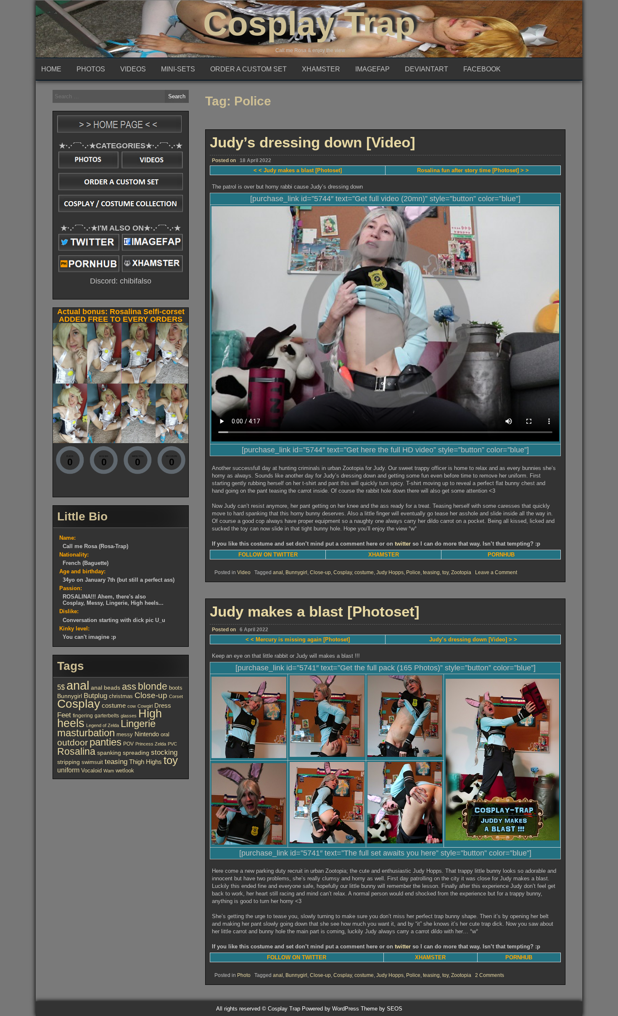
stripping (68, 762)
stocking (164, 752)
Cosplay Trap (309, 23)
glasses (129, 715)
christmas (121, 696)
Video (244, 572)
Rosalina (76, 751)
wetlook (125, 770)
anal (278, 572)
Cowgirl (145, 706)
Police (413, 572)
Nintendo (147, 734)
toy (445, 572)
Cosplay (342, 572)
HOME (51, 69)
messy (124, 734)
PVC (172, 743)
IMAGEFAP (372, 69)
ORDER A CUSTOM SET (248, 69)
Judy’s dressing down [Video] (312, 142)
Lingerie (138, 723)
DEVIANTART (426, 69)
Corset (176, 696)
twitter (403, 544)
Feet (64, 715)
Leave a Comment (496, 572)
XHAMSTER (321, 69)
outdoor (72, 743)
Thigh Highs (145, 761)
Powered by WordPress (330, 1008)
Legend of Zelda (102, 725)
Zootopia (461, 572)
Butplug (95, 695)
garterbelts (107, 716)
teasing (431, 572)
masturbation (86, 732)
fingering (83, 716)
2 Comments (489, 975)
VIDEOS (133, 69)
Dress (162, 705)
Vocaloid (91, 770)
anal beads (105, 687)
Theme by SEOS (381, 1008)
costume (364, 572)
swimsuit (92, 762)
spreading (136, 752)
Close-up (320, 572)
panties (105, 742)
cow (131, 706)
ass (129, 686)
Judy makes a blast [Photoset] (315, 611)
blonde (152, 686)
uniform (68, 770)
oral (165, 734)
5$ (61, 687)
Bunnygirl (296, 572)
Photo (244, 975)
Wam (108, 770)
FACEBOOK (482, 69)
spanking (109, 752)
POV (128, 744)
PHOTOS (91, 69)
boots (175, 688)
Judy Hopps (390, 572)
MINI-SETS (178, 69)
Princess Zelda (150, 743)
